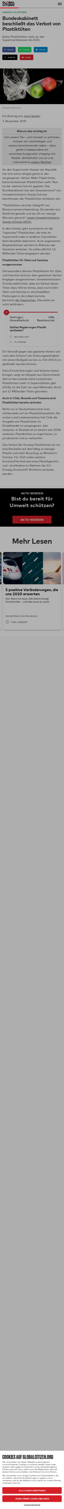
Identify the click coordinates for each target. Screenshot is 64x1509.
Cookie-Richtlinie (32, 1504)
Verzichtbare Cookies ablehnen (32, 1498)
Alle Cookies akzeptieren (32, 1490)
